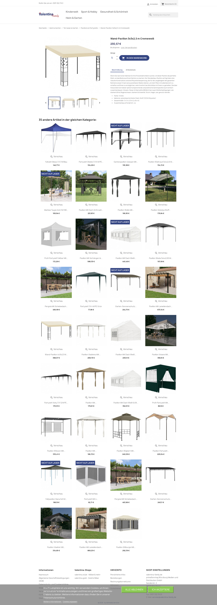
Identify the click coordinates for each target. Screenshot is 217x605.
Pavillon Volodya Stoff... (161, 210)
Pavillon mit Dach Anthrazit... (91, 210)
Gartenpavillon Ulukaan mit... (126, 162)
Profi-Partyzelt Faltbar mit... (56, 258)
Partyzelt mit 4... (91, 499)
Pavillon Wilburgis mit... (126, 547)
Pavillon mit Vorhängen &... (91, 258)
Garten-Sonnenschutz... (126, 306)
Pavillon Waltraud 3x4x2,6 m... (160, 162)
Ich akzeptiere (161, 589)
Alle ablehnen (134, 589)
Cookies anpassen (70, 601)
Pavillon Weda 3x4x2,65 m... (160, 258)
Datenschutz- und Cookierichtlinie (53, 584)
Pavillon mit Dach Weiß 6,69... (126, 402)
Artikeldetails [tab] (131, 70)
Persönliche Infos (117, 574)
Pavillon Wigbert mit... (126, 451)
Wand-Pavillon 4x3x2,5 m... (56, 354)
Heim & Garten (74, 17)
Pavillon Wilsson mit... (56, 451)
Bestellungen (116, 578)
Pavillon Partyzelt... (161, 451)
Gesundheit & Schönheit (114, 11)
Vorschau (56, 156)
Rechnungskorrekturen (120, 581)
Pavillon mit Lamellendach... (160, 306)
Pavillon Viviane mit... (160, 354)
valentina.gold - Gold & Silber (87, 578)
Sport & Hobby (89, 11)
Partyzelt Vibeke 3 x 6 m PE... (91, 162)
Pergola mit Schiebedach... (56, 306)
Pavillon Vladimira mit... (91, 354)
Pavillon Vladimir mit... (56, 547)
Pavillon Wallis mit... (126, 210)
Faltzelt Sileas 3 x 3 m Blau (56, 162)
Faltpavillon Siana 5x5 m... (56, 499)
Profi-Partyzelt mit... (160, 402)
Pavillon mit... (91, 402)
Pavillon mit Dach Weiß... (126, 258)
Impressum (43, 574)
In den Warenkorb (134, 57)
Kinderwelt (72, 11)
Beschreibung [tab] (117, 70)
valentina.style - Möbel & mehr (87, 574)
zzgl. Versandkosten (129, 47)
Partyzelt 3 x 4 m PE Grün (91, 306)
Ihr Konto (116, 570)
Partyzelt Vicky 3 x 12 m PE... (56, 402)
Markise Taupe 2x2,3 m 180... (56, 210)
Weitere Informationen (52, 601)
